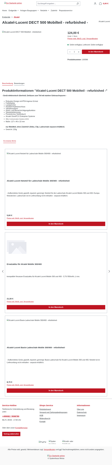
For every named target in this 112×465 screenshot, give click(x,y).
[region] (32, 54)
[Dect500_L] (32, 54)
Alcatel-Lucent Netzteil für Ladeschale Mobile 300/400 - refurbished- (38, 181)
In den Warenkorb (95, 52)
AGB (41, 415)
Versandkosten (49, 449)
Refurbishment (45, 409)
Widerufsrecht (44, 418)
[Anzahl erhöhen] (78, 52)
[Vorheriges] (2, 271)
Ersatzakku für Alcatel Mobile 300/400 (24, 264)
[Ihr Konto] (95, 3)
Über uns (80, 409)
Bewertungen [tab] (19, 83)
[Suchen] (77, 3)
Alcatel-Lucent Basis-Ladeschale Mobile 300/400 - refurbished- (36, 347)
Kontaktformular (21, 428)
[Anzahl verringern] (69, 52)
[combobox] (55, 3)
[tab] (7, 84)
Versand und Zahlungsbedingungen (53, 412)
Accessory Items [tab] (9, 141)
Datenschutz (82, 412)
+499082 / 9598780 (10, 416)
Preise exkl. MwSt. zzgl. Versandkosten (82, 39)
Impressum (81, 415)
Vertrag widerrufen (11, 434)
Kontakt (42, 421)
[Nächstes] (109, 271)
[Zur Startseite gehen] (13, 3)
